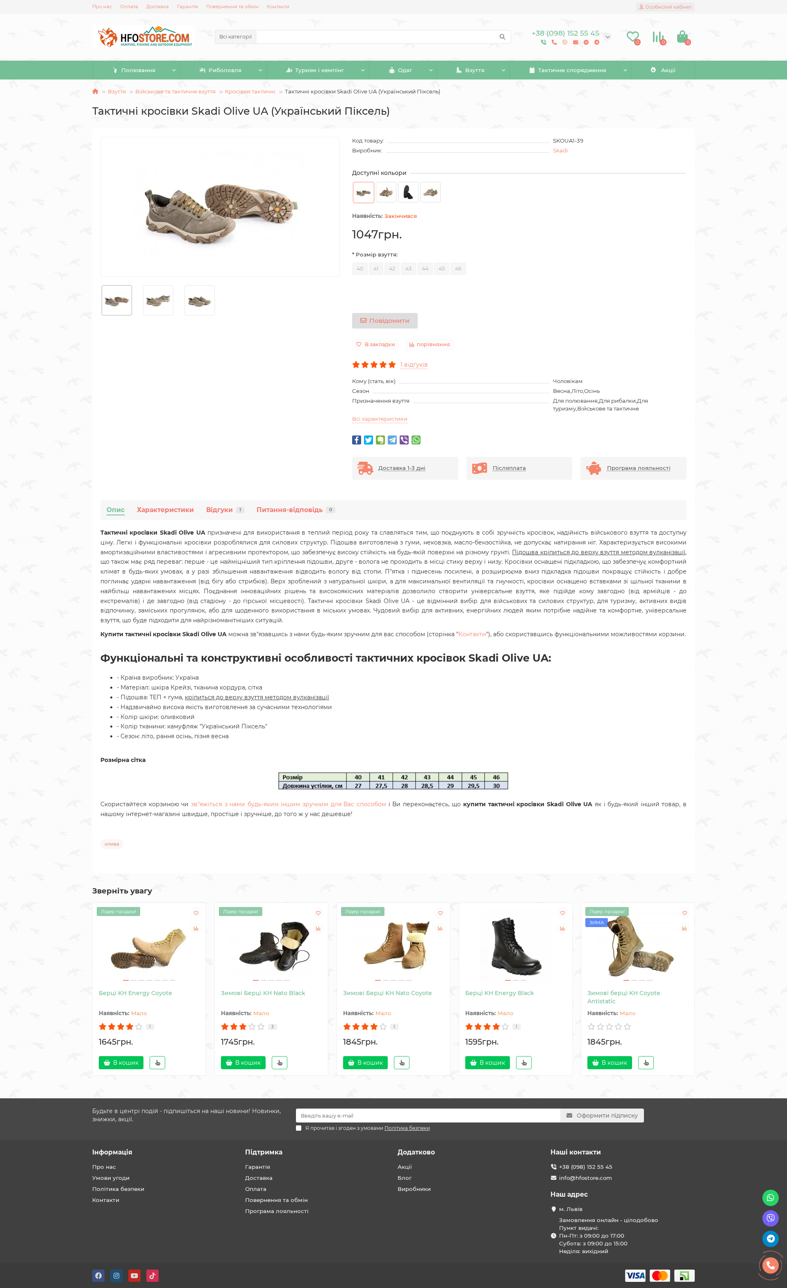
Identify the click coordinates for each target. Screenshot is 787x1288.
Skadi (560, 150)
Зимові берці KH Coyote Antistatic (623, 997)
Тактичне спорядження (572, 70)
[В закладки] (196, 912)
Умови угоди (111, 1178)
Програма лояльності (277, 1211)
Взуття (474, 70)
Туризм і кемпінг (319, 70)
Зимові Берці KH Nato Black (263, 993)
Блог (405, 1178)
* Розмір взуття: (375, 254)
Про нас (102, 6)
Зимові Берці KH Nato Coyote (387, 993)
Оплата (129, 6)
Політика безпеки (118, 1189)
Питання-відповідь (294, 510)
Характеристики (165, 510)
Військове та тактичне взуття (175, 91)
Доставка (157, 6)
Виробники (414, 1189)
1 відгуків (414, 364)
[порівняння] (196, 928)
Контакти (278, 6)
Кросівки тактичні (250, 91)
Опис (116, 510)
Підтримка (263, 1152)
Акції (668, 70)
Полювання (138, 70)
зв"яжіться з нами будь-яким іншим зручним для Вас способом (288, 804)
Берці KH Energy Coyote (135, 993)
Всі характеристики (379, 418)
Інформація (112, 1152)
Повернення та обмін (232, 6)
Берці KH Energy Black (499, 993)
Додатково (416, 1152)
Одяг (405, 70)
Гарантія (187, 6)
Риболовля (225, 70)
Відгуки (223, 510)
